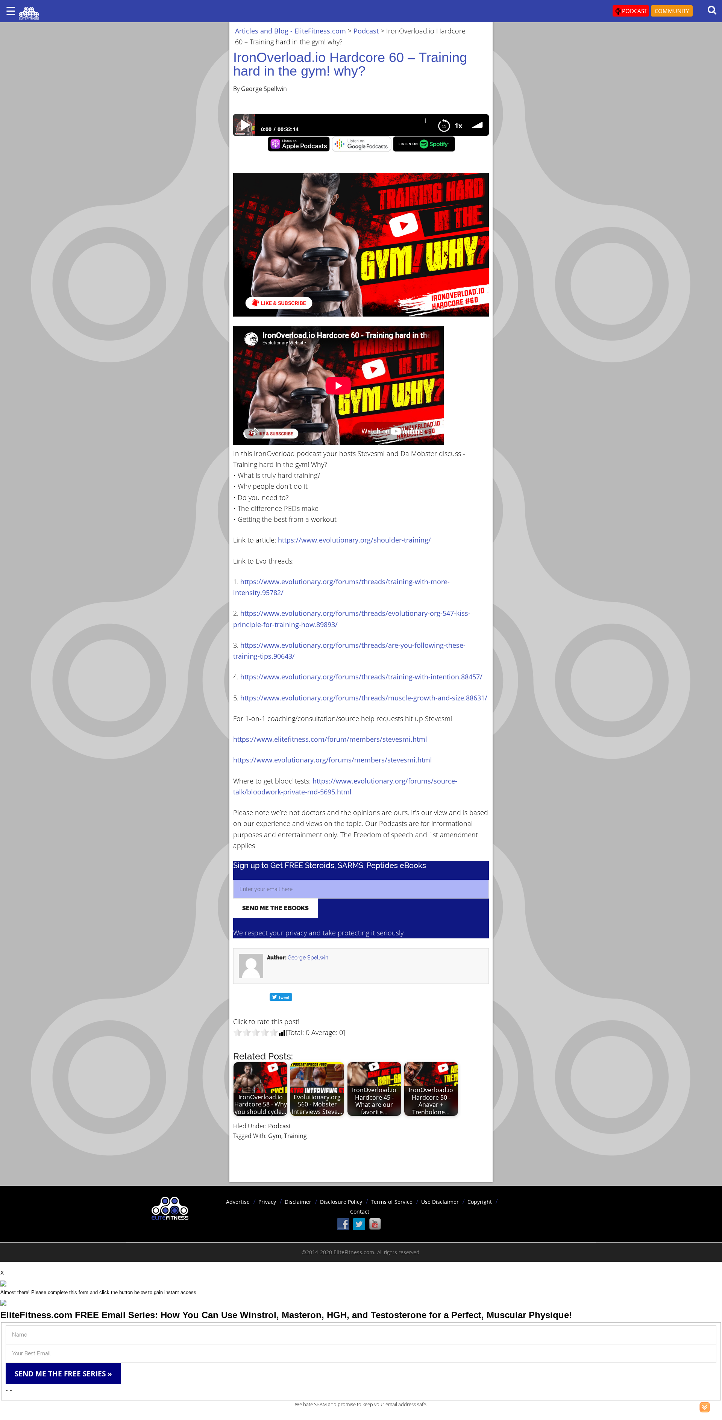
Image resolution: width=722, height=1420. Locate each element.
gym (274, 1136)
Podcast (279, 1126)
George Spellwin (308, 958)
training (295, 1136)
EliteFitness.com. (355, 1252)
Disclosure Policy (341, 1201)
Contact (359, 1211)
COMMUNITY (672, 11)
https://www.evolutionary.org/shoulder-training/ (354, 539)
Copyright (479, 1201)
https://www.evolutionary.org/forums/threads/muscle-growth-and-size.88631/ (363, 697)
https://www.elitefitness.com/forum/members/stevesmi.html (330, 739)
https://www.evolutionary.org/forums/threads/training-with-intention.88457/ (361, 676)
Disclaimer (298, 1201)
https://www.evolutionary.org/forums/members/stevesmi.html (332, 759)
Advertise (238, 1201)
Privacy (267, 1201)
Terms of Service (392, 1201)
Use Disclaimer (440, 1201)
